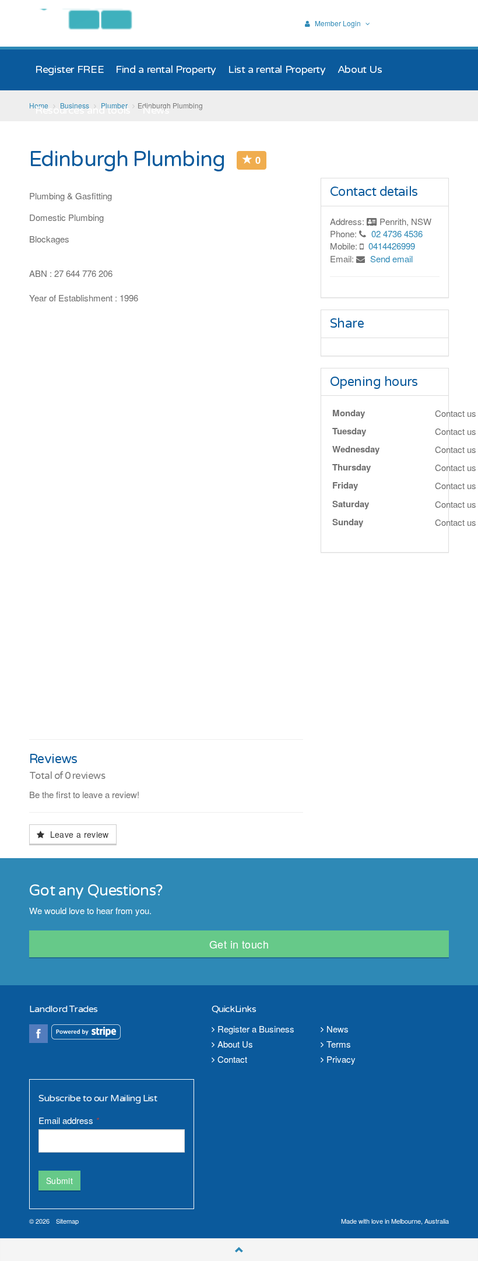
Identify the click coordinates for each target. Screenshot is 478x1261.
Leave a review (77, 834)
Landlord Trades (95, 23)
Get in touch (239, 943)
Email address (68, 1120)
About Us (235, 1044)
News (337, 1029)
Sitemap (67, 1220)
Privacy (341, 1059)
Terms (338, 1044)
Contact (232, 1059)
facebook (38, 1033)
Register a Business (255, 1029)
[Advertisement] (166, 646)
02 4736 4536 (397, 233)
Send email (391, 258)
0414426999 (391, 246)
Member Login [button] (338, 23)
